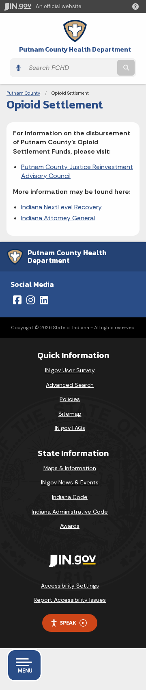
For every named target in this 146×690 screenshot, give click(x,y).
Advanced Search (70, 384)
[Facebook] (17, 300)
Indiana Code (70, 497)
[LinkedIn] (44, 300)
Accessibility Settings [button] (70, 585)
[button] (137, 6)
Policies (70, 399)
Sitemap (70, 413)
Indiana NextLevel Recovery (61, 207)
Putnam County (23, 93)
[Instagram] (30, 300)
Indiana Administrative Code (70, 511)
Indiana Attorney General (58, 218)
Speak (68, 622)
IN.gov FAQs (70, 428)
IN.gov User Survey (70, 370)
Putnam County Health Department (75, 49)
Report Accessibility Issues (70, 599)
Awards (69, 525)
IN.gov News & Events (70, 482)
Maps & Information (69, 468)
